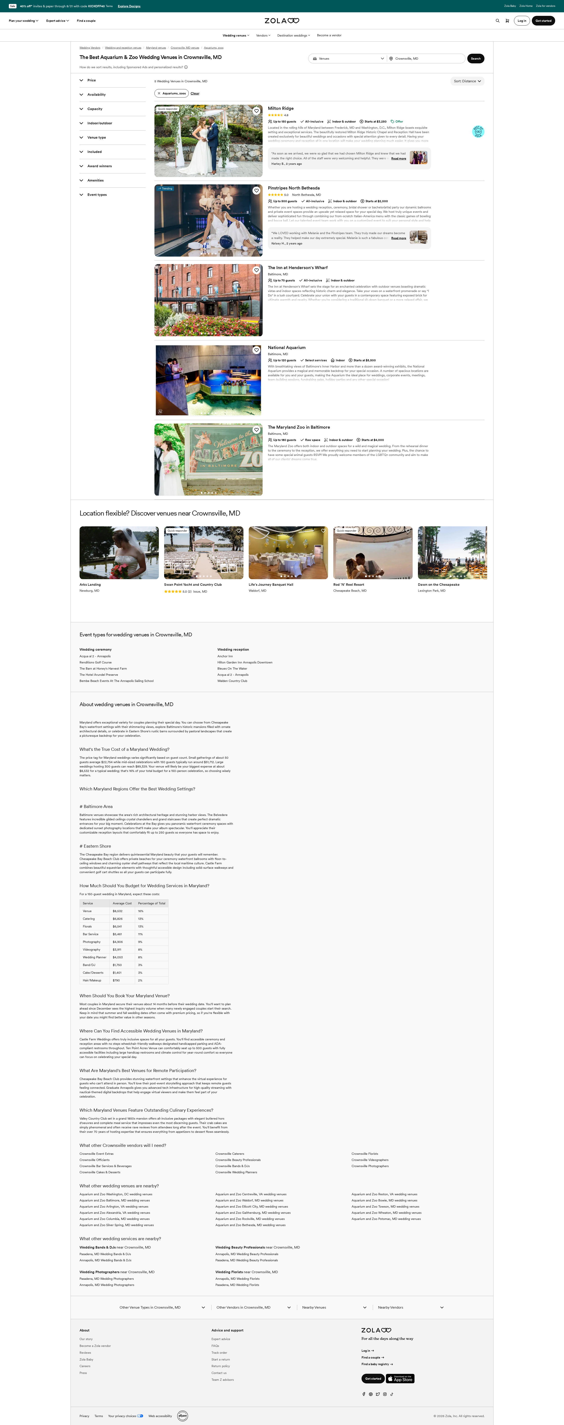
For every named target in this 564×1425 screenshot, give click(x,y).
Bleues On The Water (232, 668)
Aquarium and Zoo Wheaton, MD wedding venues (386, 1212)
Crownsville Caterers (229, 1153)
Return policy (221, 1366)
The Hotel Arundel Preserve (99, 674)
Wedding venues (234, 35)
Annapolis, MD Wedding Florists (237, 1278)
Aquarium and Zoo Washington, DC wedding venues (116, 1194)
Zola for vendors (545, 5)
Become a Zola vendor (95, 1346)
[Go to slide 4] (212, 174)
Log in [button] (522, 20)
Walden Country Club (232, 681)
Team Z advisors (223, 1379)
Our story (86, 1339)
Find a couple (86, 20)
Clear (195, 93)
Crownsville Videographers (370, 1160)
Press (83, 1373)
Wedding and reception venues (123, 47)
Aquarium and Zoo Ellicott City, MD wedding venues (251, 1206)
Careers (85, 1366)
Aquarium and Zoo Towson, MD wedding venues (385, 1206)
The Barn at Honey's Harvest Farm (103, 668)
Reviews (85, 1352)
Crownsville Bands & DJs (232, 1166)
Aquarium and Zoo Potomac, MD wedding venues (386, 1219)
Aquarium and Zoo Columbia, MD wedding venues (115, 1219)
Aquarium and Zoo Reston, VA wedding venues (384, 1194)
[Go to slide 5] (215, 174)
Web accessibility (160, 1416)
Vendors (261, 35)
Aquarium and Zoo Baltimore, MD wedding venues (115, 1200)
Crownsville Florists (365, 1153)
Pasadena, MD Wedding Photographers (107, 1278)
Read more (398, 158)
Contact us (219, 1373)
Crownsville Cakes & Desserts (100, 1172)
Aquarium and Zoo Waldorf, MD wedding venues (249, 1200)
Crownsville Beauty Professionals (238, 1160)
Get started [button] (543, 20)
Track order (219, 1352)
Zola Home (525, 5)
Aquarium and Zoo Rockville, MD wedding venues (250, 1219)
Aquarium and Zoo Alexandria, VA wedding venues (115, 1212)
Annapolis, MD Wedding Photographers (107, 1285)
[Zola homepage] (282, 20)
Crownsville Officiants (94, 1160)
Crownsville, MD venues (185, 47)
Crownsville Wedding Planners (236, 1172)
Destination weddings (292, 35)
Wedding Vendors (90, 47)
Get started (373, 1378)
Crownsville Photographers (370, 1166)
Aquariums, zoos (213, 47)
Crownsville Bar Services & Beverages (106, 1166)
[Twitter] (378, 1395)
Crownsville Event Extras (96, 1153)
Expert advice (55, 20)
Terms (109, 6)
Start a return (221, 1359)
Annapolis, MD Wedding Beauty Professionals (246, 1254)
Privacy (84, 1416)
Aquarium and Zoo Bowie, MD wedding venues (384, 1200)
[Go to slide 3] (208, 174)
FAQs (215, 1346)
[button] (382, 58)
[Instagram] (385, 1395)
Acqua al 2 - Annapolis (95, 656)
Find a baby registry (375, 1364)
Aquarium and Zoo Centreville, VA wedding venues (250, 1194)
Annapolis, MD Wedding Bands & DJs (105, 1260)
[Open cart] (507, 21)
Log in (366, 1350)
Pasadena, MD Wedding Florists (237, 1285)
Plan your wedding (22, 20)
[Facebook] (364, 1395)
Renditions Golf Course (96, 662)
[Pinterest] (371, 1395)
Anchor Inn (225, 656)
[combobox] (427, 58)
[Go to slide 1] (201, 174)
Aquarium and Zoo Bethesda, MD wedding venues (250, 1225)
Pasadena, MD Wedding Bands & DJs (105, 1254)
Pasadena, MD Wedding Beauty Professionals (246, 1260)
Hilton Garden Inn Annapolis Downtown (245, 662)
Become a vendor (329, 35)
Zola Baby (510, 5)
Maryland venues (156, 47)
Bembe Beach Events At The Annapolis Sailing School (117, 681)
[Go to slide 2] (205, 174)
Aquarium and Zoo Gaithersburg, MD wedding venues (253, 1212)
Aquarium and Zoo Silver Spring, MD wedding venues (117, 1225)
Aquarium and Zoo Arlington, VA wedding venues (114, 1206)
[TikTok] (392, 1395)
